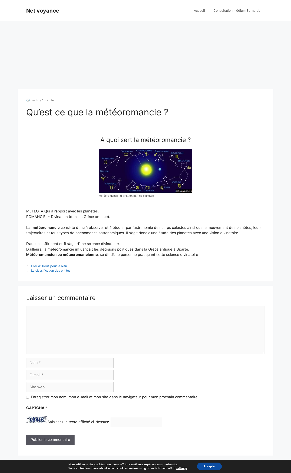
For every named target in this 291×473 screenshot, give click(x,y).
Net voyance (42, 10)
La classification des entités (51, 270)
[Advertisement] (145, 53)
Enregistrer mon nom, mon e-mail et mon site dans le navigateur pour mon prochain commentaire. (115, 397)
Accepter (209, 466)
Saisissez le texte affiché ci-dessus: (78, 422)
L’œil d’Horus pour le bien (49, 266)
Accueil (199, 11)
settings (181, 468)
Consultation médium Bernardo (237, 11)
